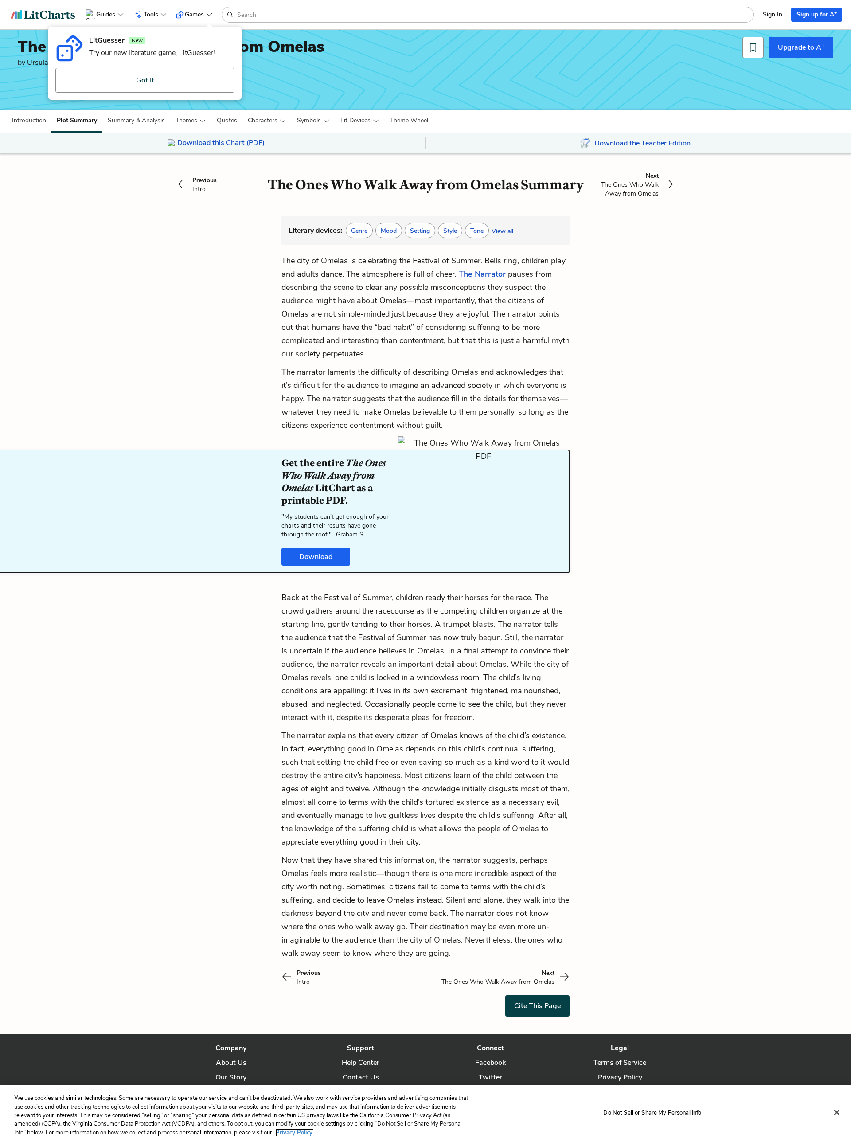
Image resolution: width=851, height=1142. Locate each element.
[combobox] (494, 14)
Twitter (490, 1077)
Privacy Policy (620, 1077)
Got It (145, 80)
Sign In (772, 14)
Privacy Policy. (295, 1133)
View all (502, 231)
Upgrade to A (801, 47)
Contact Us (361, 1077)
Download (315, 557)
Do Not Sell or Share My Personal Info (652, 1113)
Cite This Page (537, 1006)
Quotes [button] (227, 120)
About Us (231, 1063)
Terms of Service (619, 1063)
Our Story (230, 1077)
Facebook (490, 1063)
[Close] (837, 1112)
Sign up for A (816, 14)
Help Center (360, 1063)
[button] (29, 120)
